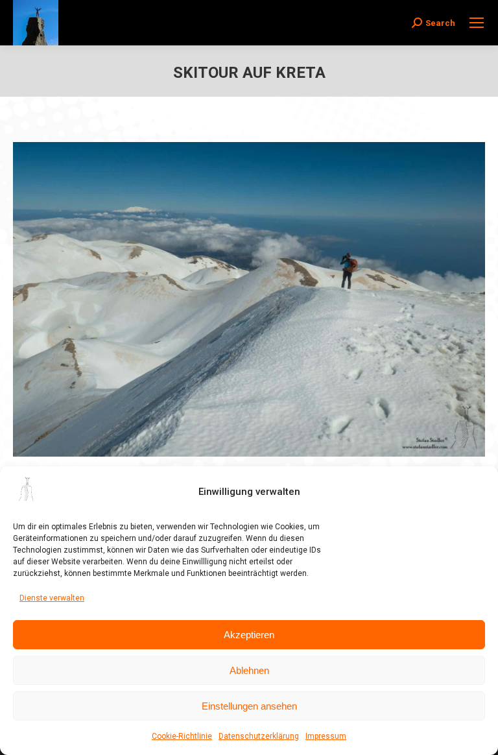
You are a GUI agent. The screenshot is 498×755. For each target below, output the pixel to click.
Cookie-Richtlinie (182, 736)
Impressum (325, 736)
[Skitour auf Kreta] (249, 299)
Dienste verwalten (51, 598)
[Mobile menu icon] (476, 22)
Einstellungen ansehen (249, 706)
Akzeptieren (249, 634)
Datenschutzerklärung (259, 736)
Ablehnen (249, 670)
